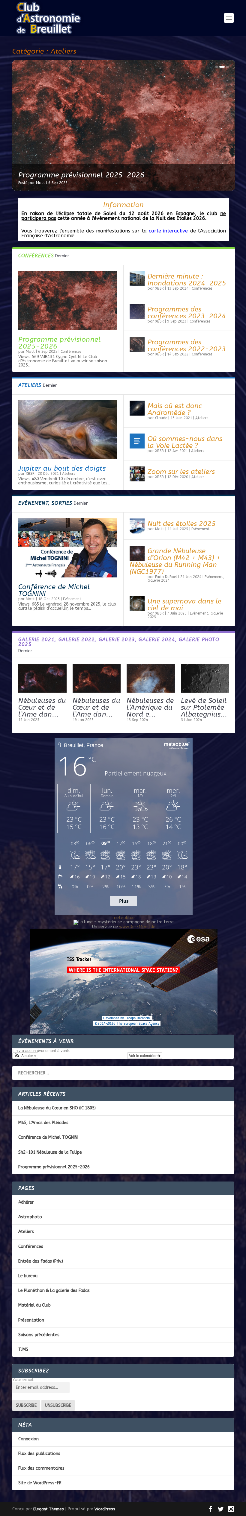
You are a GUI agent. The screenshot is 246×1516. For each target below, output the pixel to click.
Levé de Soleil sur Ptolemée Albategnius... (204, 707)
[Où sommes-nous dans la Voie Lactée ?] (137, 441)
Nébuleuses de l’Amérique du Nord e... (150, 707)
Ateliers (68, 474)
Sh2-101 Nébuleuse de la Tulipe (50, 1152)
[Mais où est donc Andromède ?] (137, 408)
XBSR (159, 288)
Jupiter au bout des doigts (62, 468)
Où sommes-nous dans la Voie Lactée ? (185, 442)
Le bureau (28, 1275)
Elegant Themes (48, 1509)
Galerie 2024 (159, 580)
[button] (25, 1056)
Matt (40, 183)
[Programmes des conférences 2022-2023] (137, 344)
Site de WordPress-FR (40, 1482)
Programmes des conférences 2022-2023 (187, 345)
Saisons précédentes (38, 1334)
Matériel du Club (34, 1305)
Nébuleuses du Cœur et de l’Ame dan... (42, 707)
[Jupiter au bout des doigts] (67, 429)
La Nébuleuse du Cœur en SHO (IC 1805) (57, 1108)
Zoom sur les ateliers (181, 472)
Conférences (71, 351)
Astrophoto (30, 1217)
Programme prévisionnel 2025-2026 (59, 342)
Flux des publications (39, 1453)
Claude (161, 418)
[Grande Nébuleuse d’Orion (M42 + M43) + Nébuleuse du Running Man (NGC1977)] (137, 553)
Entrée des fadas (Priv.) (40, 1261)
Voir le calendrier (143, 1055)
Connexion (28, 1439)
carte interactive (168, 231)
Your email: (23, 1379)
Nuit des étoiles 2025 (54, 175)
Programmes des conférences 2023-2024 (187, 312)
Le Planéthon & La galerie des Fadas (54, 1290)
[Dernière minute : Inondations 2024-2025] (137, 278)
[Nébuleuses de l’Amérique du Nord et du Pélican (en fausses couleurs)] (151, 678)
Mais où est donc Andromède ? (175, 409)
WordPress (104, 1509)
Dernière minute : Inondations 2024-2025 (187, 279)
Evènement (72, 599)
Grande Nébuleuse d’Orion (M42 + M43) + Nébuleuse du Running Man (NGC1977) (175, 561)
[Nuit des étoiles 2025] (137, 525)
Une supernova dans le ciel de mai (184, 604)
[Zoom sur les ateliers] (137, 473)
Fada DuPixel (166, 577)
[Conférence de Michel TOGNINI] (67, 547)
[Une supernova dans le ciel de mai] (137, 603)
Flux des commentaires (41, 1468)
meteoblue (123, 917)
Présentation (31, 1320)
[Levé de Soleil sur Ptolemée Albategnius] (205, 678)
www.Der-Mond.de (137, 926)
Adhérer (26, 1202)
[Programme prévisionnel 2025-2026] (67, 300)
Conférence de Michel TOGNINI (54, 590)
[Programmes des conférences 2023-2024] (137, 311)
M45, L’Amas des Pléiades (43, 1122)
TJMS (23, 1349)
